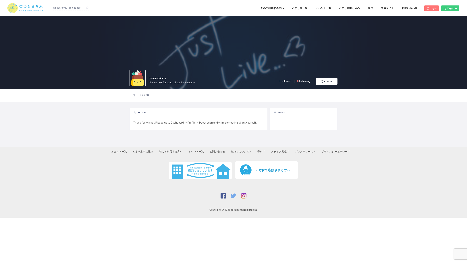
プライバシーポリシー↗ (335, 151)
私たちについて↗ (241, 151)
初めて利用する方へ (272, 8)
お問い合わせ (409, 8)
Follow (328, 81)
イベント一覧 (323, 8)
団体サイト (387, 8)
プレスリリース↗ (305, 151)
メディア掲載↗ (280, 151)
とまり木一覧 (300, 8)
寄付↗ (261, 151)
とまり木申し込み (349, 8)
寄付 (370, 8)
